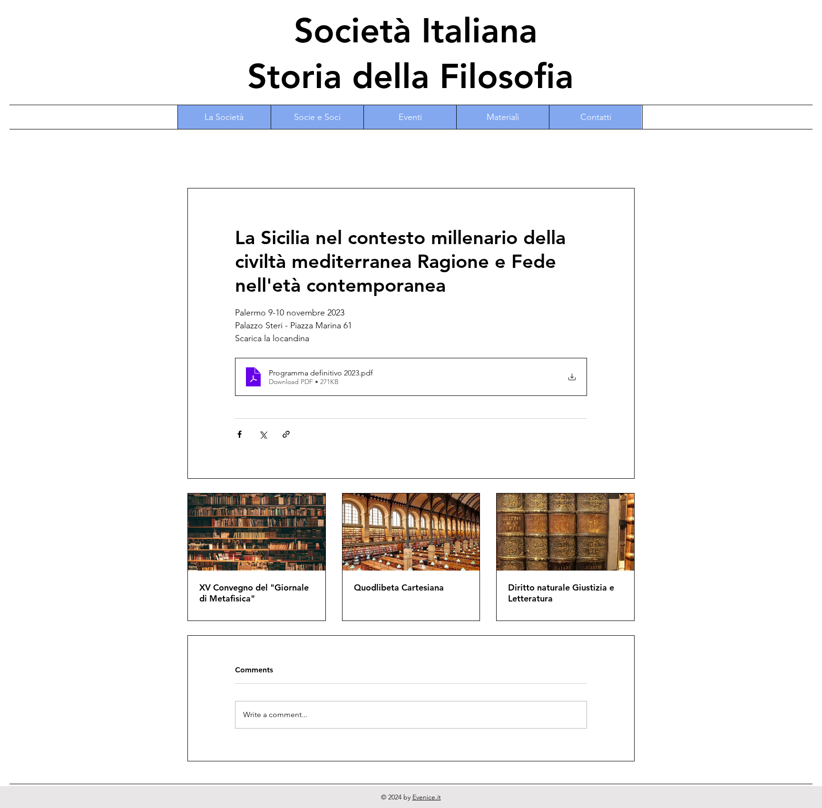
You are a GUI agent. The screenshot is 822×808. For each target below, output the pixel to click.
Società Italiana (411, 30)
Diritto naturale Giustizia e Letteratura (561, 593)
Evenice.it (426, 797)
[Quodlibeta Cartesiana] (411, 532)
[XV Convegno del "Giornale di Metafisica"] (256, 532)
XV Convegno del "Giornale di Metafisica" (254, 593)
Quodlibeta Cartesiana (399, 587)
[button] (317, 117)
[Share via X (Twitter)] (262, 434)
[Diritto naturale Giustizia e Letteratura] (565, 532)
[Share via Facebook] (239, 434)
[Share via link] (286, 434)
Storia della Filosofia (410, 76)
